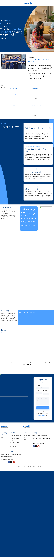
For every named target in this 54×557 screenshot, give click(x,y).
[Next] (50, 257)
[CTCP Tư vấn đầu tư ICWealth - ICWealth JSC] (27, 3)
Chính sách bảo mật (41, 415)
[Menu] (2, 3)
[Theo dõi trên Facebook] (34, 446)
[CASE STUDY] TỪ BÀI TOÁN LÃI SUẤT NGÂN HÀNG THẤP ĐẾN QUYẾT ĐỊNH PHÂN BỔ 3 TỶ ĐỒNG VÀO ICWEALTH (27, 363)
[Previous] (21, 257)
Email (37, 390)
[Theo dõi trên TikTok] (36, 446)
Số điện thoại (45, 391)
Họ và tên (38, 385)
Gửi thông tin (43, 407)
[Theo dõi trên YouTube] (38, 446)
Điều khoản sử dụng (17, 466)
